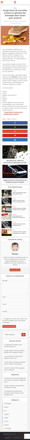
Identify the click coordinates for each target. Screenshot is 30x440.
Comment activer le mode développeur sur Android (19, 232)
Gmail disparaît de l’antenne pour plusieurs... (19, 216)
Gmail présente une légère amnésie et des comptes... (19, 208)
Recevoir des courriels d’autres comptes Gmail (18, 201)
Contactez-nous (10, 436)
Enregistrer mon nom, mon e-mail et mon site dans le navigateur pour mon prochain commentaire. (14, 320)
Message (4, 280)
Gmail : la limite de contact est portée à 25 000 (19, 193)
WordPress (22, 438)
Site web (4, 311)
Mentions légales (19, 436)
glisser (5, 119)
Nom (4, 297)
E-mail (4, 304)
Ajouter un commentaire (19, 21)
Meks (11, 438)
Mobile (15, 8)
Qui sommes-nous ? (22, 434)
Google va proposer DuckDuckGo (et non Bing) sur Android (14, 386)
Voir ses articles (15, 270)
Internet (14, 191)
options (14, 119)
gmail (9, 119)
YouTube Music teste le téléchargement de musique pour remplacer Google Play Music (15, 380)
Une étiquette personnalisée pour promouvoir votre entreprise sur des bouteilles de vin (14, 393)
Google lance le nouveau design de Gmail (18, 224)
